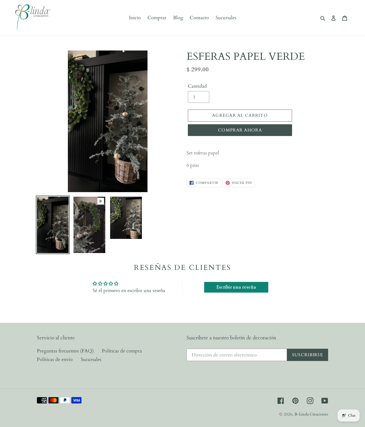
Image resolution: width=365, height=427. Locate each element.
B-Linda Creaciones (311, 414)
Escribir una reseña (236, 287)
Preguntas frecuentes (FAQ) (65, 351)
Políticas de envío (55, 359)
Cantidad (197, 86)
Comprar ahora (240, 130)
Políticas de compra (122, 351)
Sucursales (91, 359)
